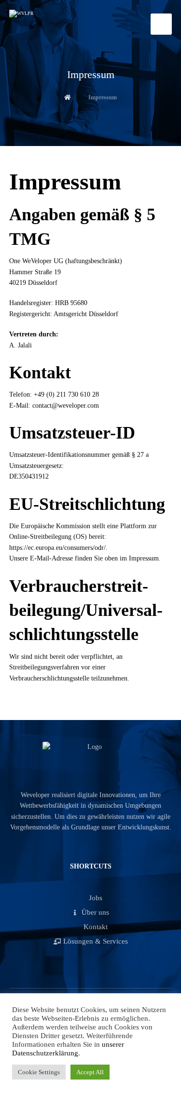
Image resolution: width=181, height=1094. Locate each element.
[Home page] (67, 97)
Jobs (95, 898)
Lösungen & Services (95, 941)
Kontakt (96, 927)
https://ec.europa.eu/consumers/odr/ (57, 547)
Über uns (95, 912)
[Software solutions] (47, 23)
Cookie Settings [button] (39, 1072)
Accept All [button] (90, 1072)
